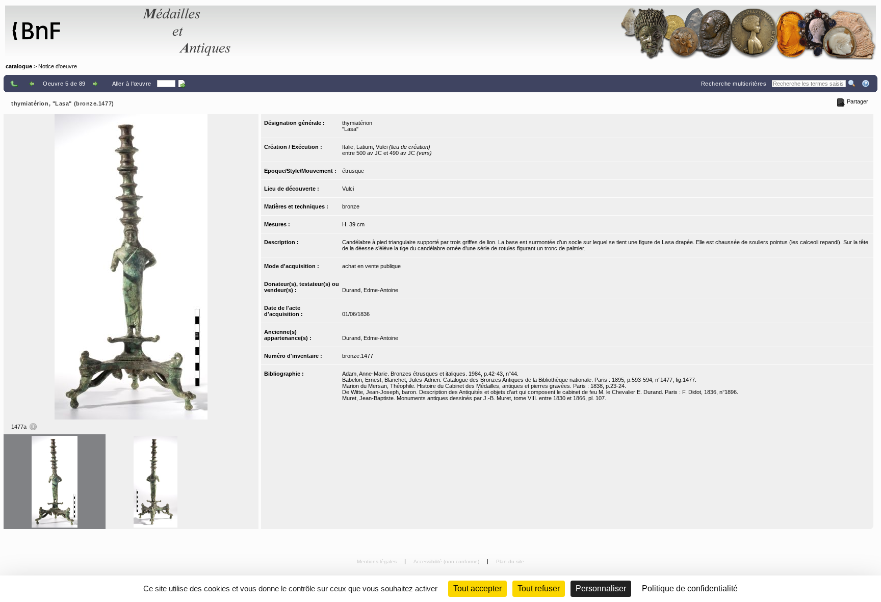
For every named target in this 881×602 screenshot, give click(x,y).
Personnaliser (601, 588)
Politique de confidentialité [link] (690, 588)
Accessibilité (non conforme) (447, 561)
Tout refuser (538, 588)
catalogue (19, 66)
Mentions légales (377, 561)
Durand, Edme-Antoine (370, 290)
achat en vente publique (371, 266)
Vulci (348, 189)
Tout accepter (477, 588)
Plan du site (510, 561)
